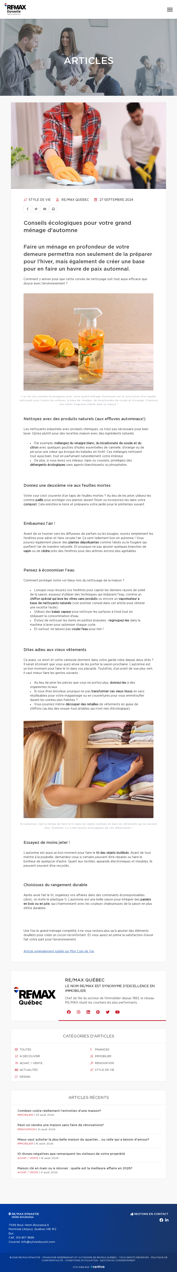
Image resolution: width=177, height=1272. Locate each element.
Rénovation (104, 1063)
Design (24, 1077)
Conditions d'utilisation (81, 1260)
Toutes (25, 1049)
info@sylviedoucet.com (38, 1242)
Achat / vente (31, 1063)
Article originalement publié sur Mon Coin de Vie (59, 951)
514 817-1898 (25, 1237)
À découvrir (29, 1056)
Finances (101, 1049)
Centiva (97, 1266)
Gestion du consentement (117, 1260)
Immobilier (102, 1056)
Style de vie (39, 199)
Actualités (28, 1070)
